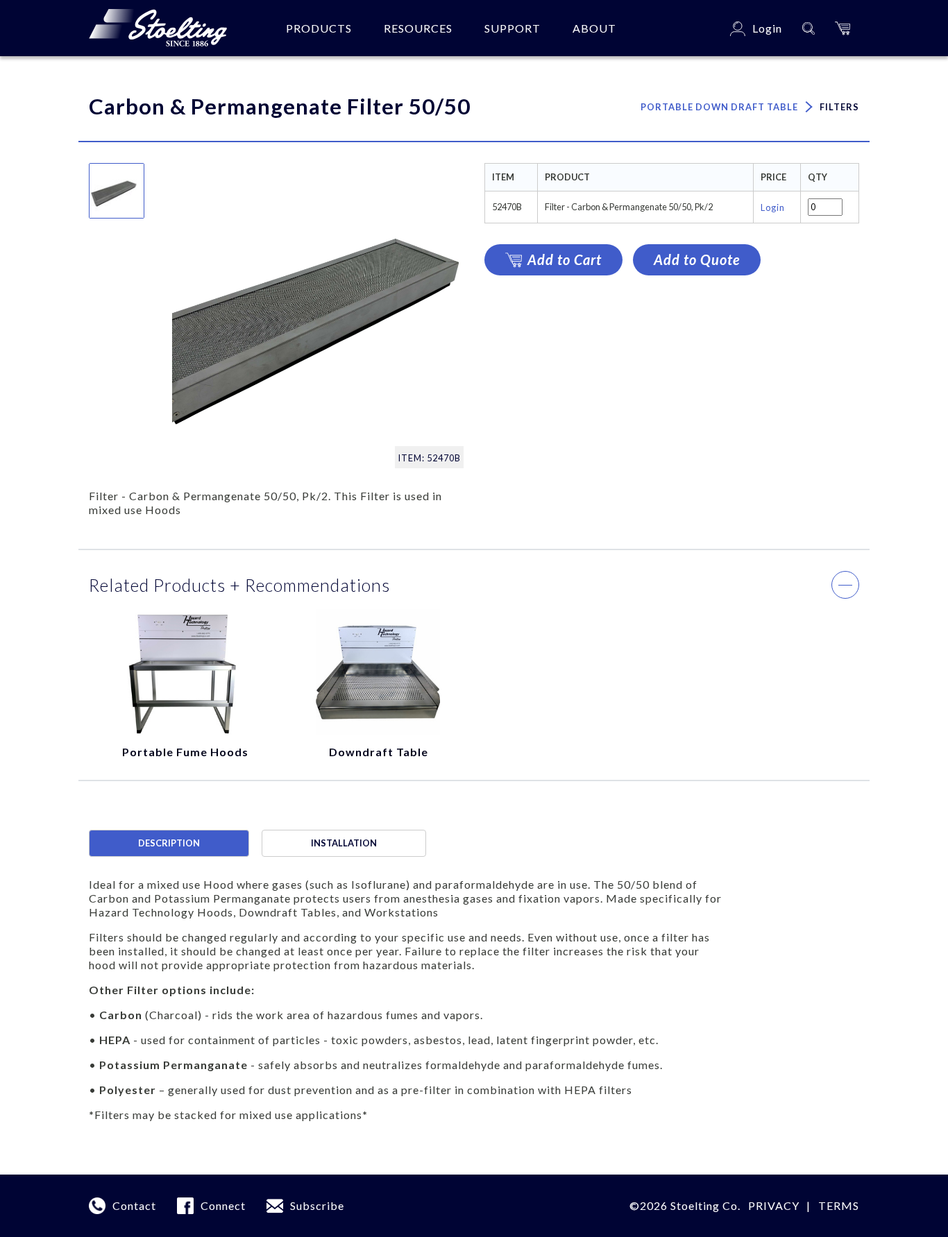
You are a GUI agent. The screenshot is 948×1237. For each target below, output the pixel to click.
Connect (223, 1205)
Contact (134, 1205)
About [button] (594, 28)
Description (169, 842)
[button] (842, 28)
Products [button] (319, 28)
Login (773, 207)
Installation (344, 842)
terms (838, 1205)
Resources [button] (418, 28)
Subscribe (317, 1205)
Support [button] (512, 28)
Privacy (773, 1205)
